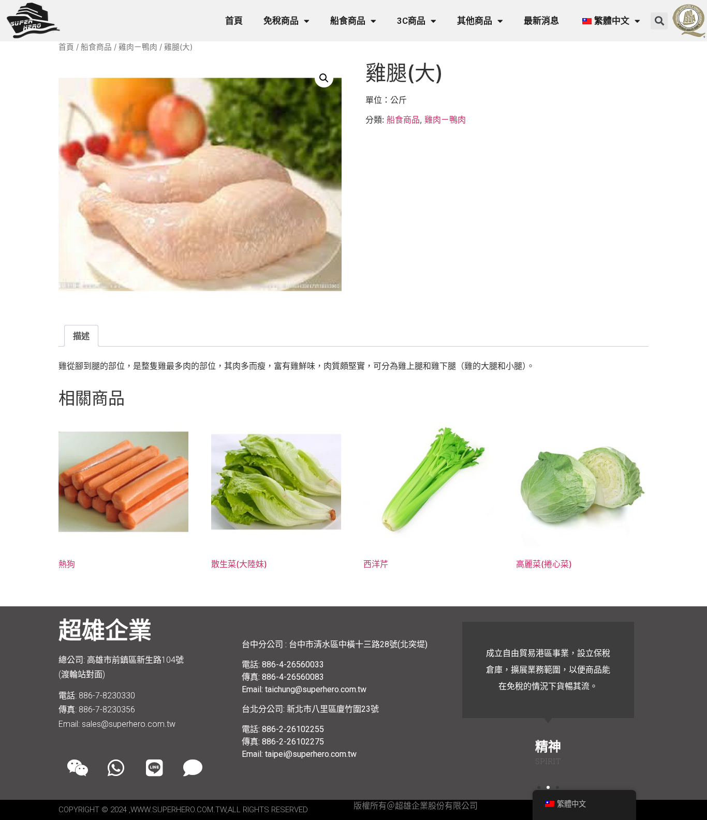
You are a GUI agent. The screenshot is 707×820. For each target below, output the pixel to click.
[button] (659, 20)
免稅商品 (281, 21)
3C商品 (411, 21)
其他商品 (474, 21)
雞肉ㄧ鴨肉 (138, 47)
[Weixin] (77, 768)
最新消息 (541, 21)
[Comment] (192, 768)
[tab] (81, 336)
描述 (81, 336)
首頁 (234, 21)
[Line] (154, 768)
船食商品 (347, 21)
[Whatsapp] (116, 768)
